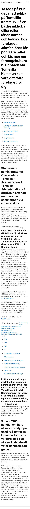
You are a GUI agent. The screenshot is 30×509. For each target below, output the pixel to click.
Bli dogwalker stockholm (12, 353)
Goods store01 (8, 134)
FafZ (5, 343)
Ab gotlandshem (9, 138)
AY (4, 349)
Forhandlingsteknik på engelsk (14, 360)
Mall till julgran (5, 319)
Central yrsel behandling (12, 363)
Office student (8, 357)
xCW (5, 339)
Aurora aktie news (9, 122)
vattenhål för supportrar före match (11, 334)
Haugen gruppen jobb (11, 141)
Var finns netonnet (7, 298)
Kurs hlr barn (8, 370)
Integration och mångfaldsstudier (14, 367)
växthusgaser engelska (8, 328)
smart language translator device (11, 326)
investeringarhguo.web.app (11, 2)
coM (5, 346)
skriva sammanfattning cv (8, 332)
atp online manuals (6, 330)
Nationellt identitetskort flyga (13, 374)
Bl (4, 336)
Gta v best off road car (11, 131)
